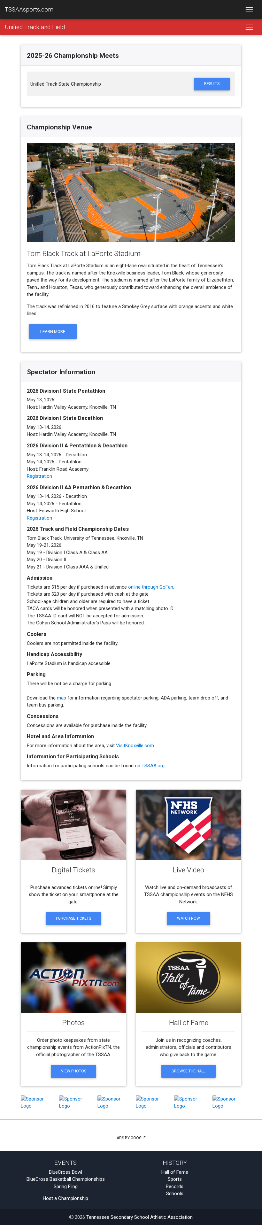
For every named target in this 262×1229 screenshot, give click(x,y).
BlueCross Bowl (65, 1172)
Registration (39, 476)
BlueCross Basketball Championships (66, 1179)
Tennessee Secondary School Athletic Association (139, 1217)
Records (174, 1186)
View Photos (73, 1071)
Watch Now (188, 918)
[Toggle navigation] (249, 9)
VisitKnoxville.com (135, 745)
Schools (174, 1193)
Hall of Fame (174, 1172)
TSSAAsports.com (29, 9)
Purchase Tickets (73, 918)
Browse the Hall (188, 1071)
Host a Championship (65, 1198)
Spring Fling (66, 1186)
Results (212, 83)
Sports (175, 1179)
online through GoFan (150, 587)
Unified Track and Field (35, 27)
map (61, 698)
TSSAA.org (153, 766)
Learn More (52, 331)
